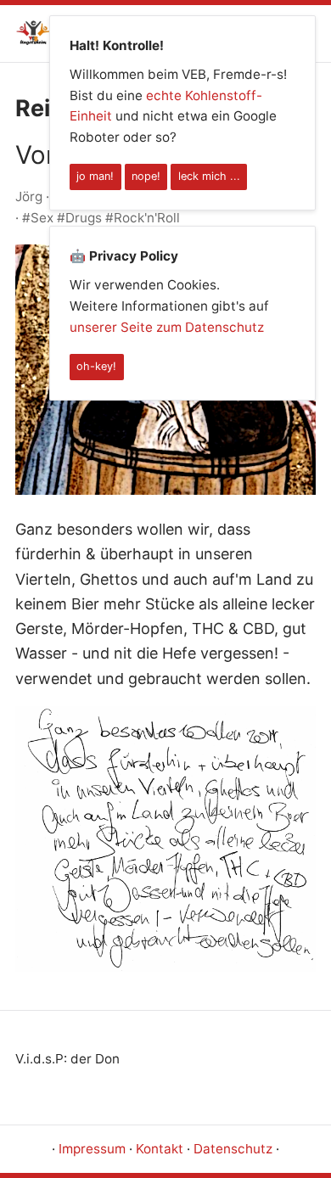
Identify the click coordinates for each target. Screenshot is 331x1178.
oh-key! (96, 366)
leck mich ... (209, 176)
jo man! (95, 176)
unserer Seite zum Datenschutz (167, 327)
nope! (146, 176)
